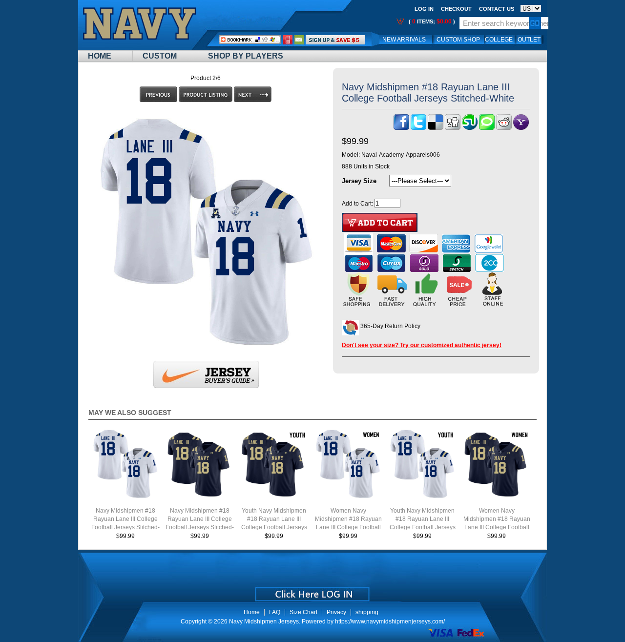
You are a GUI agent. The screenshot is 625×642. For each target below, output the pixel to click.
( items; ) (431, 21)
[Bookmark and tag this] (504, 127)
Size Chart (303, 612)
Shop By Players (245, 56)
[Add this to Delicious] (435, 127)
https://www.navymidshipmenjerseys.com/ (390, 621)
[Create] (311, 590)
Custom (160, 56)
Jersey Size (359, 181)
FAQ (274, 612)
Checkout (456, 9)
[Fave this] (487, 127)
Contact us (496, 9)
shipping (366, 612)
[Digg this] (452, 127)
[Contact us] (299, 39)
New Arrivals (404, 39)
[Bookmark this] (521, 127)
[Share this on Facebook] (401, 127)
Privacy (336, 612)
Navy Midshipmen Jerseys (264, 621)
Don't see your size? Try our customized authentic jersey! (421, 345)
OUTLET (529, 39)
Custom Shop (458, 39)
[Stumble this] (470, 127)
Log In (424, 9)
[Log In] (335, 39)
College (499, 39)
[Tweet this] (418, 127)
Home (99, 56)
